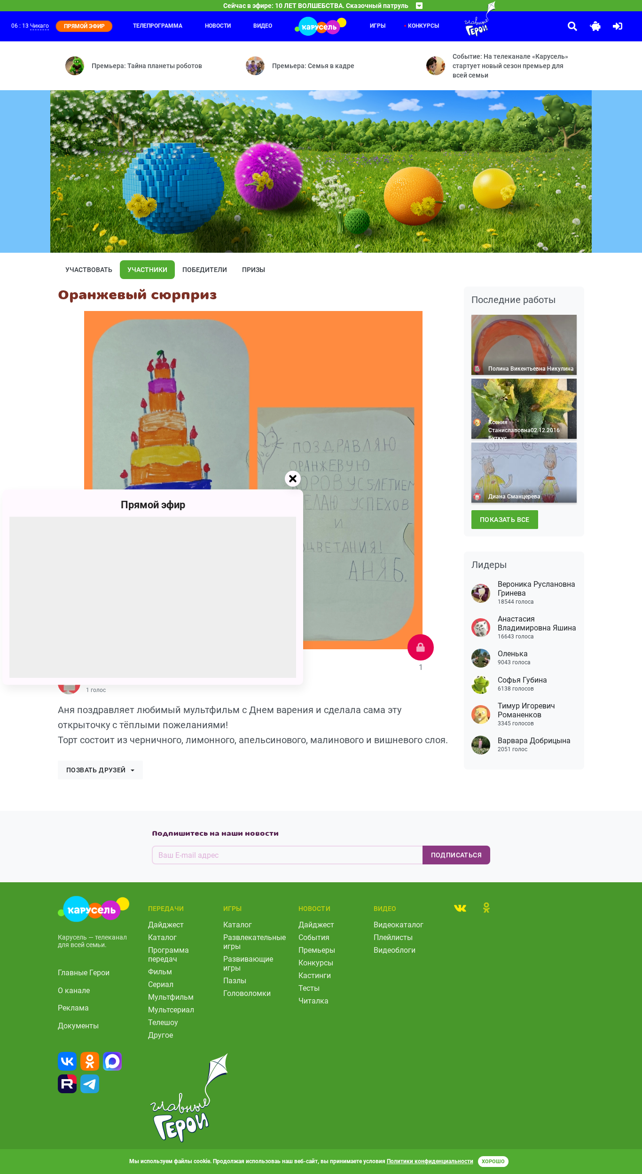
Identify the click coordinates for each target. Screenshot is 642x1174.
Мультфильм (171, 997)
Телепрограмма (157, 26)
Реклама (73, 1007)
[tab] (460, 907)
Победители (204, 269)
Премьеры (316, 950)
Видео (262, 26)
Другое (160, 1035)
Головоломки (247, 993)
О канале (74, 990)
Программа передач (168, 955)
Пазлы (234, 980)
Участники (147, 269)
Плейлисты (393, 937)
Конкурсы (423, 26)
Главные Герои (84, 972)
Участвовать (88, 269)
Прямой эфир (153, 504)
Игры (377, 26)
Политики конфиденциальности (430, 1161)
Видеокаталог (398, 924)
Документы (78, 1025)
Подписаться (456, 855)
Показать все (505, 519)
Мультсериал (171, 1009)
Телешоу (163, 1022)
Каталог (162, 937)
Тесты (309, 988)
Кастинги (314, 975)
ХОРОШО (493, 1161)
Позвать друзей (96, 770)
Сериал (160, 984)
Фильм (160, 971)
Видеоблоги (394, 950)
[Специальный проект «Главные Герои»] (461, 19)
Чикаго (39, 26)
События (313, 937)
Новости (218, 26)
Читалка (313, 1000)
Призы (253, 269)
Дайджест (166, 924)
